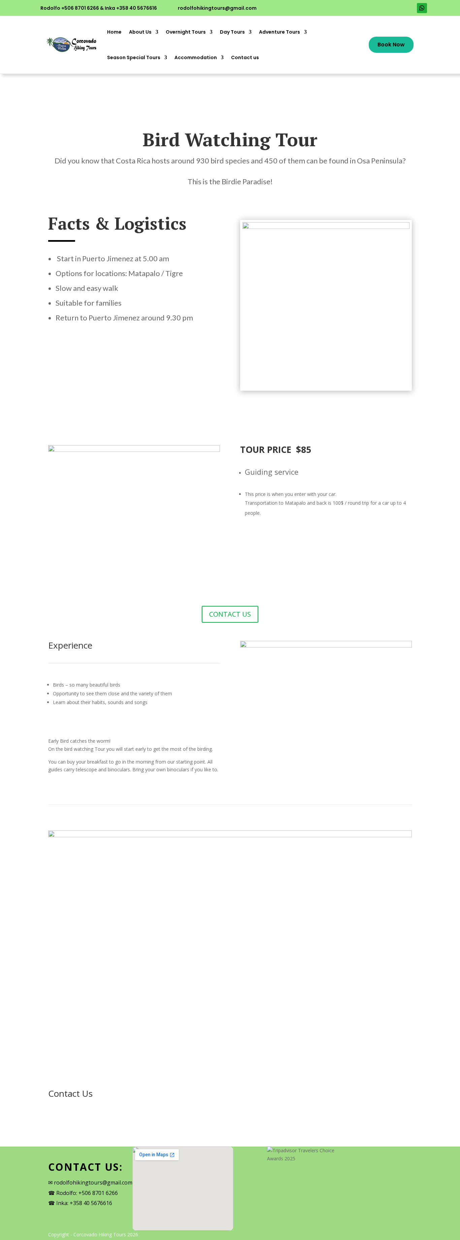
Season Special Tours (133, 57)
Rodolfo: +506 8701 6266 (87, 1193)
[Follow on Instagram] (409, 8)
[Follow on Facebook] (396, 8)
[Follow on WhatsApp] (422, 8)
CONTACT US (230, 614)
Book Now (391, 44)
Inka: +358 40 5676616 (84, 1203)
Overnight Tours (186, 32)
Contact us (245, 57)
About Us (140, 32)
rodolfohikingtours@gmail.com (217, 8)
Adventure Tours (279, 32)
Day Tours (232, 32)
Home (114, 32)
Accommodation (195, 57)
